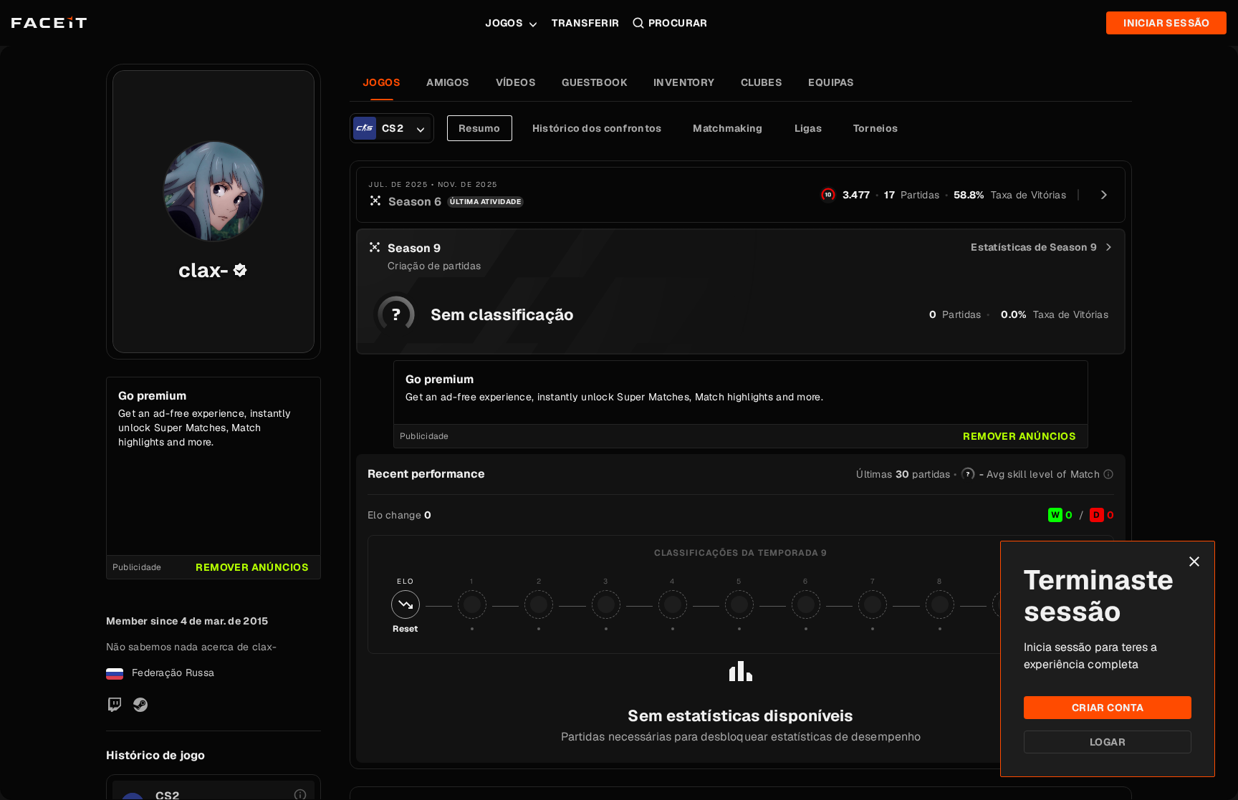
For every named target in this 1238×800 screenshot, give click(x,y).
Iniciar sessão (1166, 22)
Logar (1108, 742)
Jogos (504, 22)
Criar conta (1108, 707)
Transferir (585, 22)
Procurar (678, 22)
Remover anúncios (252, 567)
